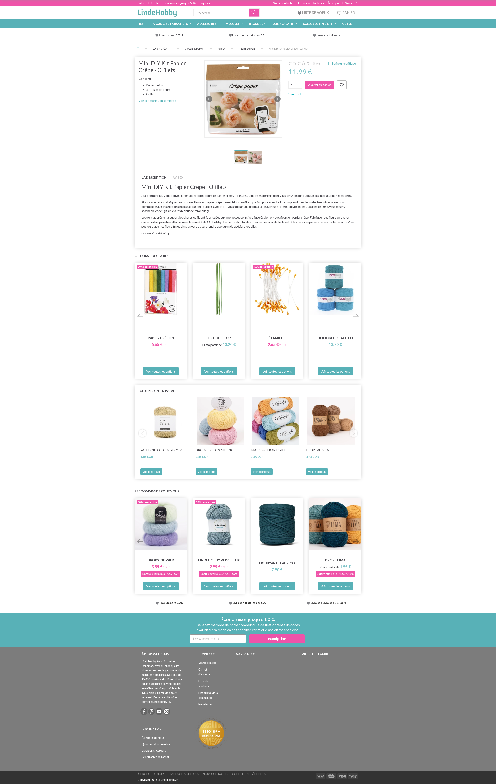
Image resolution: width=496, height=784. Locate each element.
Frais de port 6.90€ (171, 602)
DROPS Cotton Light (268, 450)
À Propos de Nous (340, 3)
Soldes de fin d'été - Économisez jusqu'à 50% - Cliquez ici (175, 3)
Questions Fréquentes (156, 744)
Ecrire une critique (343, 63)
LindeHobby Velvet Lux (219, 560)
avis (317, 63)
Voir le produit (151, 471)
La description (154, 177)
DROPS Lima (335, 560)
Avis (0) (178, 177)
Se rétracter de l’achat (155, 757)
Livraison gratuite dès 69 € (249, 35)
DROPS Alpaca (317, 450)
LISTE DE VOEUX (315, 12)
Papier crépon (161, 338)
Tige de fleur (219, 338)
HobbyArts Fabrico (277, 563)
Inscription (277, 638)
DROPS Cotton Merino (214, 450)
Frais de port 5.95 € (171, 35)
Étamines (277, 338)
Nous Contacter (283, 3)
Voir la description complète (157, 100)
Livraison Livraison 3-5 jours (328, 602)
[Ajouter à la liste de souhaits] (342, 84)
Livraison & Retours (311, 3)
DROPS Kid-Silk (160, 560)
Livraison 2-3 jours (328, 35)
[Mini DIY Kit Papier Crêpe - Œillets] (243, 99)
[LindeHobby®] (157, 12)
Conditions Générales (249, 773)
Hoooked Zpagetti (335, 338)
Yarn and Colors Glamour (162, 450)
